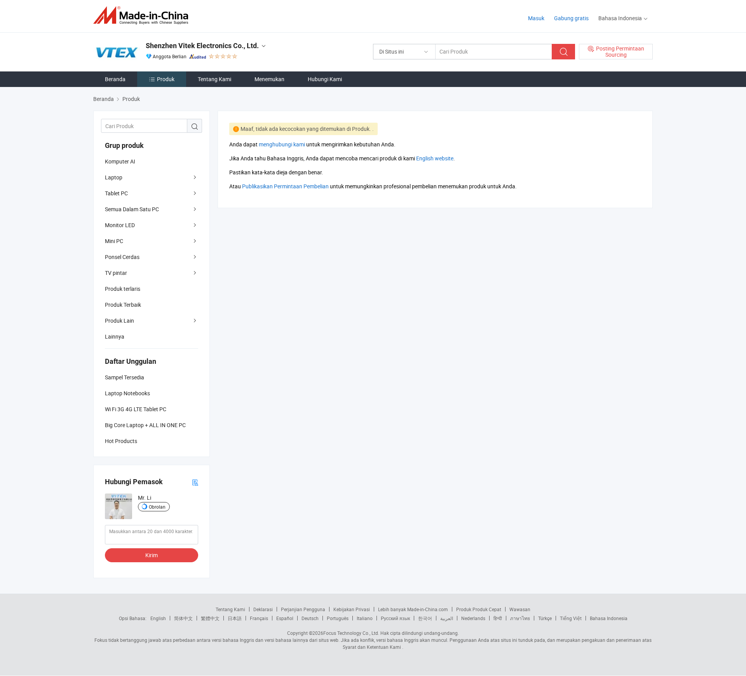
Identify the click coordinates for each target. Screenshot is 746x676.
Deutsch (310, 618)
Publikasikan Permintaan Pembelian (285, 186)
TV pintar (116, 272)
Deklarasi (263, 609)
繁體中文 (210, 618)
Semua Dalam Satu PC (132, 209)
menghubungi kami (282, 144)
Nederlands (473, 618)
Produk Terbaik (123, 304)
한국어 (425, 618)
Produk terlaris (122, 288)
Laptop (113, 177)
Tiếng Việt (571, 618)
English (158, 618)
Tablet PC (116, 193)
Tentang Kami (214, 79)
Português (338, 618)
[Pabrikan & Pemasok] (143, 15)
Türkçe (545, 618)
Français (259, 618)
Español (284, 618)
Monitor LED (120, 225)
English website (434, 158)
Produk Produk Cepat (478, 609)
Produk (165, 79)
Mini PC (114, 241)
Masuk (536, 18)
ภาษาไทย (520, 618)
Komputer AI (120, 161)
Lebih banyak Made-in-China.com (413, 609)
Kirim (151, 555)
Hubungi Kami (325, 79)
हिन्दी (497, 618)
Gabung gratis (571, 18)
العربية (446, 618)
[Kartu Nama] (195, 482)
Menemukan (269, 79)
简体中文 (183, 618)
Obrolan (157, 507)
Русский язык (395, 618)
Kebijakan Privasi (351, 609)
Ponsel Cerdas (122, 257)
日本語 (235, 618)
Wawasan (519, 609)
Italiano (365, 618)
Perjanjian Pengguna (303, 609)
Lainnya (114, 336)
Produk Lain (119, 320)
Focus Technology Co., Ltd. (351, 633)
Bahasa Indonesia (608, 618)
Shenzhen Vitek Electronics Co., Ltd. (202, 46)
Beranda (115, 79)
